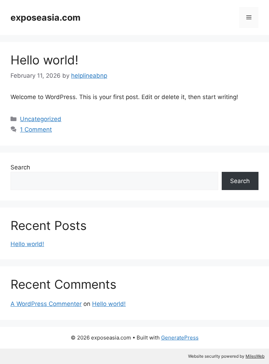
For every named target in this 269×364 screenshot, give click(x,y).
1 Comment (36, 129)
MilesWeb (255, 356)
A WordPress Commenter (46, 303)
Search (20, 167)
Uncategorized (40, 118)
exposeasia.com (46, 17)
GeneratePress (180, 337)
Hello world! (44, 59)
